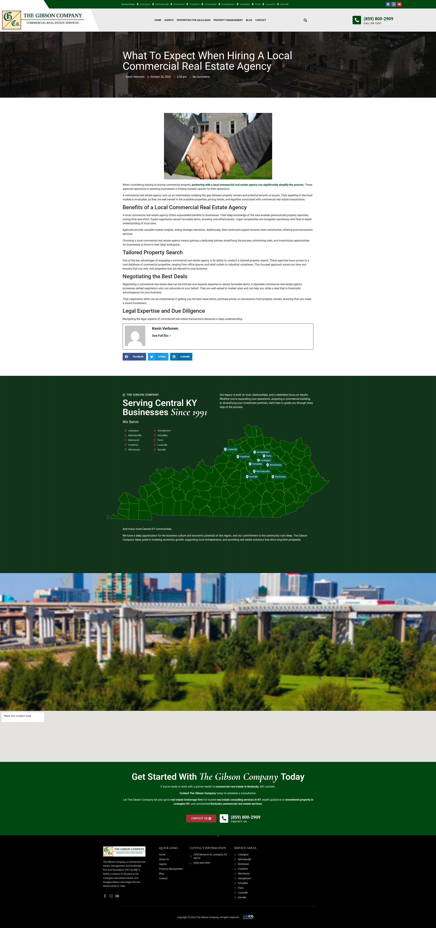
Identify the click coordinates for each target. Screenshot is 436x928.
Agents (169, 20)
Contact (260, 20)
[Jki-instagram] (393, 4)
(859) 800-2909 (378, 18)
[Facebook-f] (105, 896)
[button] (134, 357)
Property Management (228, 20)
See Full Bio (160, 335)
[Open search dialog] (305, 21)
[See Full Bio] (170, 335)
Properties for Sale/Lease (194, 20)
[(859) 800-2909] (357, 20)
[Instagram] (111, 896)
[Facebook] (388, 4)
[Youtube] (399, 4)
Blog (249, 20)
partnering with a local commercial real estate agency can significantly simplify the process (247, 184)
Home (157, 20)
